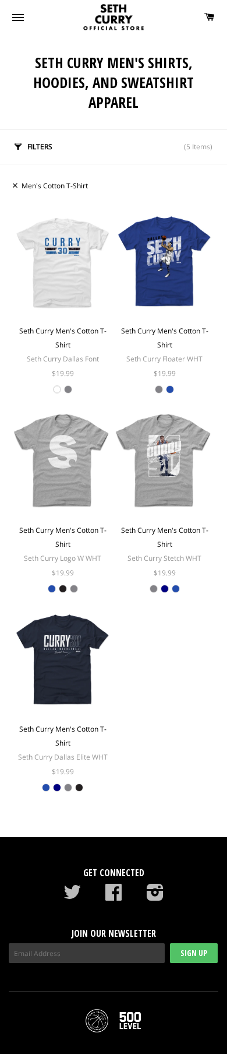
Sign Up (193, 952)
